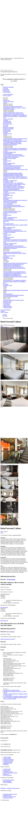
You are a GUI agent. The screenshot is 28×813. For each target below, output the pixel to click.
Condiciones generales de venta (10, 794)
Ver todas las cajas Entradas (9, 192)
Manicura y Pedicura (11, 229)
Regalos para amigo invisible (19, 268)
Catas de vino (14, 205)
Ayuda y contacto (7, 95)
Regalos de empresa (7, 306)
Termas (12, 224)
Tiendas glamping (15, 154)
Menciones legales (7, 795)
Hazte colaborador (7, 781)
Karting (20, 247)
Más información (4, 607)
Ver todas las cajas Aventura (9, 255)
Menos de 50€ (20, 280)
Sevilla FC (13, 175)
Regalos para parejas (10, 115)
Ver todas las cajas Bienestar (9, 232)
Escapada (5, 315)
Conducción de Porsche (14, 247)
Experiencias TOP (7, 122)
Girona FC (9, 176)
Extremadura (8, 295)
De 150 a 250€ (19, 281)
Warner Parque (15, 165)
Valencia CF (18, 175)
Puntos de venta (6, 770)
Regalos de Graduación (16, 271)
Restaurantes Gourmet (12, 200)
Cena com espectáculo (12, 201)
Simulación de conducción (11, 248)
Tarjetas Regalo (6, 303)
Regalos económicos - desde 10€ (10, 113)
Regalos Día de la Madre (21, 276)
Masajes (9, 220)
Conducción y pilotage (8, 243)
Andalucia (8, 294)
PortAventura (8, 167)
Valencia (15, 290)
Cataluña (13, 295)
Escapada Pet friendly (12, 144)
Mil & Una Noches (19, 115)
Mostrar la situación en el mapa (7, 639)
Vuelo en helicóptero (19, 239)
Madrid (4, 290)
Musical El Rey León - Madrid (13, 183)
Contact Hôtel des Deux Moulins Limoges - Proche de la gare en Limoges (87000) (15, 698)
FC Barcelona (15, 174)
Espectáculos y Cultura (8, 180)
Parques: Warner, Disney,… (18, 112)
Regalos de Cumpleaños (8, 87)
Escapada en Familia (11, 149)
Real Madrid (9, 174)
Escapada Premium (21, 141)
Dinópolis (9, 169)
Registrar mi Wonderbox (8, 759)
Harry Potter (13, 167)
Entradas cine (12, 190)
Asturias (17, 295)
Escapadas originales (7, 112)
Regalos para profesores (12, 264)
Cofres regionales (10, 116)
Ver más (5, 688)
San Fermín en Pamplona (8, 300)
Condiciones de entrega (8, 760)
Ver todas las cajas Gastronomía (10, 212)
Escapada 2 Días (13, 142)
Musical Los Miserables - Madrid (14, 186)
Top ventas (5, 88)
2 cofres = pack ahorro (8, 118)
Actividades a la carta (7, 771)
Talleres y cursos (17, 116)
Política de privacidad (8, 797)
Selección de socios (7, 775)
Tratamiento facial (23, 220)
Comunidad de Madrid (13, 296)
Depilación (9, 231)
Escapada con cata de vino (11, 141)
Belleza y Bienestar (7, 227)
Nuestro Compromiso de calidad (10, 772)
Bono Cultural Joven (7, 123)
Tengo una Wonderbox (8, 94)
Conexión (3, 311)
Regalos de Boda (7, 130)
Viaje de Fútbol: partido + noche (15, 178)
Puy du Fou (9, 165)
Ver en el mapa (11, 325)
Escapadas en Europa (7, 148)
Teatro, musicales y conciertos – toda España (13, 183)
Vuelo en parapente (11, 240)
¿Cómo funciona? (7, 758)
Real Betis (8, 175)
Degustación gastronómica (12, 206)
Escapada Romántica (7, 138)
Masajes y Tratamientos (8, 217)
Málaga (19, 290)
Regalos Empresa (7, 92)
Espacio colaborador (7, 782)
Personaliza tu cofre (7, 763)
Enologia (9, 205)
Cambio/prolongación (8, 762)
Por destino (5, 284)
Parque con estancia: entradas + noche (19, 169)
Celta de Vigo (15, 176)
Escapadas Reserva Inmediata (11, 139)
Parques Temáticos (7, 163)
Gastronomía (6, 194)
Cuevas (17, 157)
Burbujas (9, 154)
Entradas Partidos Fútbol (8, 173)
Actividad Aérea (6, 237)
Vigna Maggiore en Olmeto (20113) (11, 690)
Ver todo (12, 101)
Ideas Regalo (6, 89)
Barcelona (8, 290)
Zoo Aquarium (11, 168)
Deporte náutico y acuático (9, 252)
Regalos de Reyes (11, 275)
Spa (4, 221)
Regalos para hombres (17, 263)
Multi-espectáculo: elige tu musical (13, 188)
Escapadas (5, 132)
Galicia (4, 294)
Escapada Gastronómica (17, 138)
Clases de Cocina (17, 211)
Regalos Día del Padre (11, 276)
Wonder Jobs (6, 774)
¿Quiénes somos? (7, 769)
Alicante (26, 290)
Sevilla (12, 290)
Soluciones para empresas (8, 779)
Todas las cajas (6, 100)
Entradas (5, 159)
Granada (22, 290)
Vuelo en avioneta (19, 240)
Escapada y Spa (17, 224)
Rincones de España (19, 149)
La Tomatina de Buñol (19, 300)
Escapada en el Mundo (17, 148)
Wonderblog (6, 764)
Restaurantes (6, 197)
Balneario (9, 224)
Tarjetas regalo (6, 90)
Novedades (5, 120)
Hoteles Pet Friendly (10, 109)
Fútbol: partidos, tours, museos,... (15, 107)
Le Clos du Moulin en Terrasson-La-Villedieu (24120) (15, 696)
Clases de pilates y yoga (21, 231)
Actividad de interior (12, 253)
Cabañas (9, 155)
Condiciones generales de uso (9, 796)
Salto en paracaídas (11, 239)
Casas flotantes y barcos (16, 155)
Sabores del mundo (21, 200)
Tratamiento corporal (15, 220)
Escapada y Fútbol (9, 143)
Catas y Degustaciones (8, 202)
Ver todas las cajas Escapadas (9, 158)
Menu (2, 84)
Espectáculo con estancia (16, 187)
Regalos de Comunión (11, 274)
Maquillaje (13, 231)
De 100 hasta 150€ (12, 281)
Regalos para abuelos (13, 266)
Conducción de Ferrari (12, 245)
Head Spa (23, 224)
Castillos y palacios (11, 157)
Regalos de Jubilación (13, 273)
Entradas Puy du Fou (7, 106)
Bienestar (5, 213)
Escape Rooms (18, 190)
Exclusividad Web (7, 121)
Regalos (5, 314)
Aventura (5, 233)
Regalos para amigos (10, 265)
